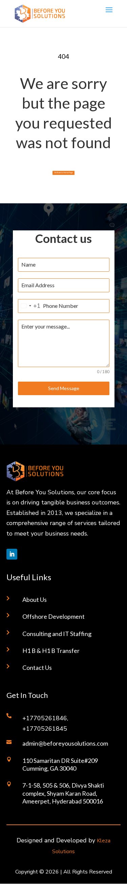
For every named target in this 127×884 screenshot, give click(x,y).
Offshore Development (53, 616)
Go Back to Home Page (63, 173)
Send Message (63, 388)
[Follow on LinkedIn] (11, 554)
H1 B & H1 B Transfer (51, 650)
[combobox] (29, 306)
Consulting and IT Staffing (56, 633)
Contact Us (37, 667)
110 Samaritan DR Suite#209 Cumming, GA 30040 (60, 764)
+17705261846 (44, 718)
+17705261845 (44, 729)
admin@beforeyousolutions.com (65, 743)
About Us (34, 599)
